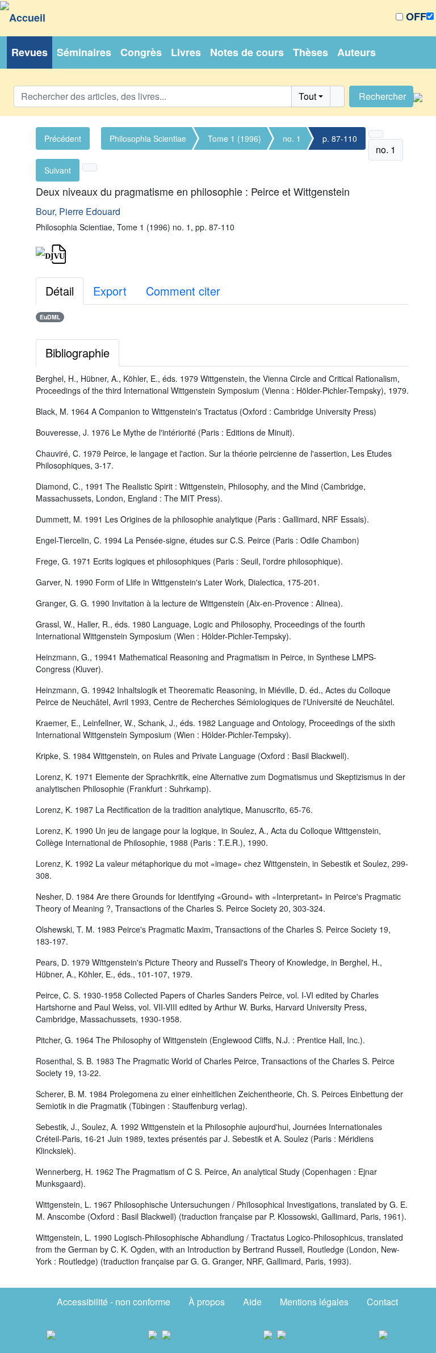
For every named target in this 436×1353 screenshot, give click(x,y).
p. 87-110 (339, 138)
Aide (252, 1301)
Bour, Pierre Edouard (78, 211)
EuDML (50, 317)
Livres (186, 52)
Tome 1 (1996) (234, 138)
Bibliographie (77, 352)
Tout (307, 96)
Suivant (57, 170)
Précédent (62, 138)
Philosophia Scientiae (148, 138)
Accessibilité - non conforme (113, 1301)
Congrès (141, 52)
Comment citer (183, 291)
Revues (29, 52)
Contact (382, 1301)
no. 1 (292, 138)
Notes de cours (247, 52)
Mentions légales (314, 1301)
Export (110, 291)
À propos (206, 1301)
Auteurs (356, 52)
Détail (59, 291)
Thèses (310, 52)
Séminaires (84, 52)
